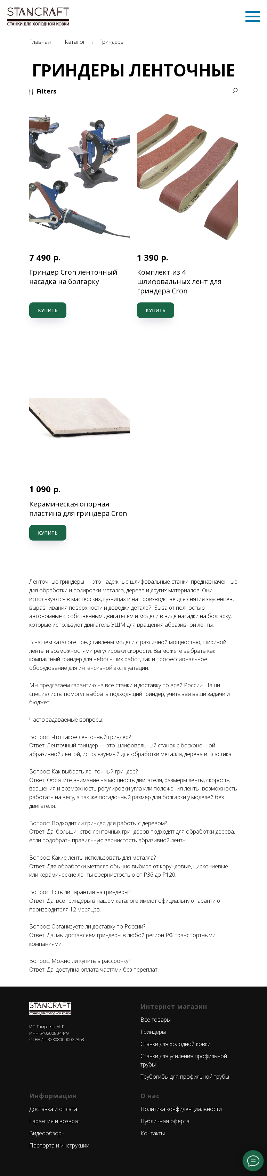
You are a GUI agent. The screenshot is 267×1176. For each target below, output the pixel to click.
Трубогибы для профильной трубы (184, 1076)
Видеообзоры (47, 1133)
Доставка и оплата (53, 1109)
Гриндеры (111, 42)
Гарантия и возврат (54, 1121)
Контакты (152, 1133)
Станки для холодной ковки (175, 1044)
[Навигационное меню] (252, 16)
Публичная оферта (164, 1121)
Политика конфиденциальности (181, 1109)
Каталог (75, 42)
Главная (40, 42)
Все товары (155, 1019)
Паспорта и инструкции (59, 1145)
